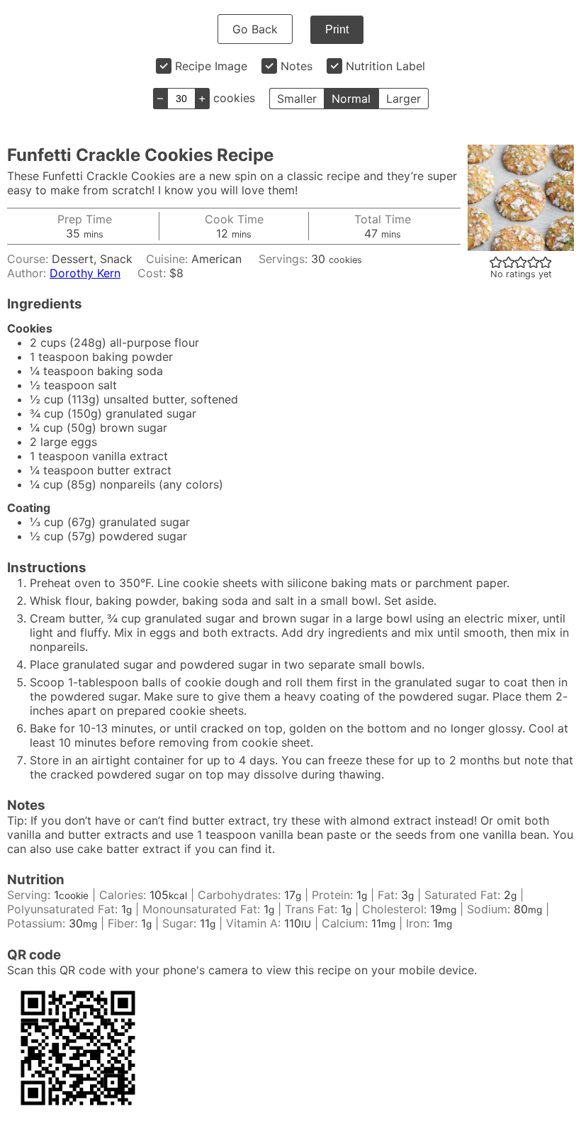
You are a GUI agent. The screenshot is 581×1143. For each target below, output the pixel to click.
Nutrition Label (385, 66)
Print (337, 29)
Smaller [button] (297, 98)
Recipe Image (211, 66)
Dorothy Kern (85, 273)
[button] (496, 262)
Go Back (255, 29)
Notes (296, 66)
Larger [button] (403, 98)
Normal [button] (351, 98)
